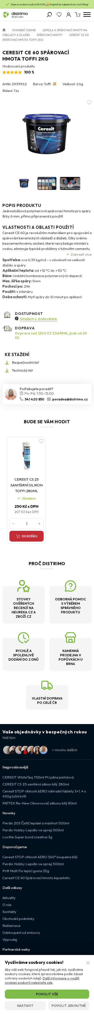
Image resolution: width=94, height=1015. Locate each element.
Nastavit (25, 1005)
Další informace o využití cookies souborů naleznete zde (42, 980)
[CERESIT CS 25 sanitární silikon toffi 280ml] (26, 455)
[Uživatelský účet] (69, 15)
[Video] (70, 183)
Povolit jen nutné (69, 1005)
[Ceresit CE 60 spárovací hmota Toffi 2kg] (47, 135)
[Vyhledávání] (49, 15)
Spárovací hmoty (49, 35)
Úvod (4, 29)
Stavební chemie (24, 30)
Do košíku (29, 536)
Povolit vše (47, 994)
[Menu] (87, 15)
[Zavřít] (88, 963)
